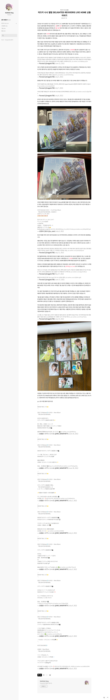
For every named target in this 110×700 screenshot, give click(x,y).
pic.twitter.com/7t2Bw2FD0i (60, 603)
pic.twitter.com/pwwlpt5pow (76, 250)
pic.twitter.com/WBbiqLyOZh (80, 61)
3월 (56, 26)
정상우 (12, 40)
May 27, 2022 (59, 274)
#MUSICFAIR (54, 561)
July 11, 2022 (59, 252)
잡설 (3, 31)
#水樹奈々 (47, 210)
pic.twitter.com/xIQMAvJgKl (73, 277)
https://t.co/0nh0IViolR (54, 466)
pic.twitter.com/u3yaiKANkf (46, 86)
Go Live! (72, 266)
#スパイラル (44, 590)
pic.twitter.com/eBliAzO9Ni (82, 666)
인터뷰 (48, 34)
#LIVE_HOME (70, 666)
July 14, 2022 (59, 319)
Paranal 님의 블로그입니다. (46, 683)
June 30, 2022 (73, 468)
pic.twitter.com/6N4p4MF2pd (82, 229)
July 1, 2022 (73, 500)
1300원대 (72, 50)
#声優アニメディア (47, 556)
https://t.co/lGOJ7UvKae (67, 229)
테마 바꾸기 (104, 697)
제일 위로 (107, 697)
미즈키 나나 (5, 23)
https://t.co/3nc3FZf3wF (45, 603)
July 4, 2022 (73, 605)
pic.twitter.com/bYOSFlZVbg (65, 75)
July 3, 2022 (73, 569)
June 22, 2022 (59, 63)
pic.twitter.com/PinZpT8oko (79, 317)
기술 (3, 28)
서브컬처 (4, 26)
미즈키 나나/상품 (64, 10)
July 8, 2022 (59, 95)
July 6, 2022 (60, 231)
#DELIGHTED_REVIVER (54, 229)
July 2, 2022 (73, 533)
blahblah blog (9, 13)
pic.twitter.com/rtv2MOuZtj (54, 634)
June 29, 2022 (73, 434)
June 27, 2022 (59, 279)
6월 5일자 (57, 28)
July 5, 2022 (59, 77)
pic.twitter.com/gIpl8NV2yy (68, 431)
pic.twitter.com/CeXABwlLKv (67, 498)
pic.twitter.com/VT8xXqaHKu (70, 466)
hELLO (2, 40)
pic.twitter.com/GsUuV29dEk (56, 531)
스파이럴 (67, 266)
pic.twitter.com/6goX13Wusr (79, 272)
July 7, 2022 (59, 88)
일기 (61, 26)
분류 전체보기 (6, 20)
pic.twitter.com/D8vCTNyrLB (68, 567)
